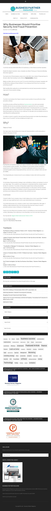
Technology (8, 363)
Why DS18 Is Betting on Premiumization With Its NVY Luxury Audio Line (19, 290)
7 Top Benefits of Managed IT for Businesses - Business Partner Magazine (20, 246)
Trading (16, 363)
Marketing (31, 352)
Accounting (5, 339)
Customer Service (16, 342)
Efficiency (13, 345)
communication (40, 339)
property (29, 355)
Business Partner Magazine (25, 9)
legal (5, 352)
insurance (29, 349)
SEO (11, 359)
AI (9, 339)
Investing (34, 349)
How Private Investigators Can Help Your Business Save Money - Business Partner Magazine (24, 261)
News (17, 355)
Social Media (16, 359)
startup (40, 359)
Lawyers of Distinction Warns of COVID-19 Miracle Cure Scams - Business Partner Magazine (24, 253)
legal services (10, 352)
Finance (9, 219)
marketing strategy (9, 356)
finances (13, 220)
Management (23, 352)
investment (40, 349)
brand (17, 339)
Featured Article (32, 345)
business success (28, 339)
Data (10, 220)
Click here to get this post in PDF (10, 33)
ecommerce (6, 345)
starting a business (32, 359)
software (24, 359)
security (19, 220)
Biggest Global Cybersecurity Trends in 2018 (22, 215)
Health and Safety (14, 349)
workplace (32, 363)
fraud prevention (28, 104)
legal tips (16, 352)
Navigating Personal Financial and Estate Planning (14, 295)
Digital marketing (39, 342)
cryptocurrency (7, 342)
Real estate (35, 355)
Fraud (16, 220)
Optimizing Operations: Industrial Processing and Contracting (17, 292)
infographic (23, 349)
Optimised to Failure (8, 302)
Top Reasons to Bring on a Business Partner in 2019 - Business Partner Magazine (22, 230)
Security (13, 219)
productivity (22, 355)
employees (20, 346)
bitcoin (13, 339)
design (32, 342)
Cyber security (23, 342)
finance (44, 346)
